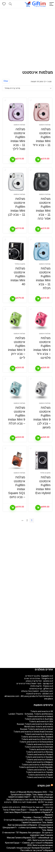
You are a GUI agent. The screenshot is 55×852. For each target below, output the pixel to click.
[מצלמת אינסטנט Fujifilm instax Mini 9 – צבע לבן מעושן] (41, 390)
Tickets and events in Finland (40, 759)
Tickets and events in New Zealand (37, 737)
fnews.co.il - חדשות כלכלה (41, 686)
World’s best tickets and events (38, 726)
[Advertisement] (27, 37)
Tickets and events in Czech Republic (36, 767)
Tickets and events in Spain (40, 775)
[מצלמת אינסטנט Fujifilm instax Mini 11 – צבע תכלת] (41, 251)
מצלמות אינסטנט (44, 125)
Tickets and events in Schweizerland (36, 742)
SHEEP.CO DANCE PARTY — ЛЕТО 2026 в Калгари (30, 797)
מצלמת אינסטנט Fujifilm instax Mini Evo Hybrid (42, 485)
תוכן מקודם (44, 785)
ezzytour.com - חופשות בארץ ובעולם (37, 691)
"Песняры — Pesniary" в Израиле (38, 817)
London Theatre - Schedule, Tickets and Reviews (31, 714)
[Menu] (51, 4)
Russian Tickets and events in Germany (35, 724)
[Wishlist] (4, 4)
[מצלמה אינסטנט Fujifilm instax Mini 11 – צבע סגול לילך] (16, 112)
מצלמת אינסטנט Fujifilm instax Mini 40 (18, 276)
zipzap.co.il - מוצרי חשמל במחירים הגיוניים (34, 683)
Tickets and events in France (40, 777)
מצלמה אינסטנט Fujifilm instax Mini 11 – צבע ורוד (41, 137)
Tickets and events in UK (41, 711)
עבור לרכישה (38, 159)
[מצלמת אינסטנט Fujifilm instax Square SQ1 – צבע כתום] (16, 460)
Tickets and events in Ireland (40, 716)
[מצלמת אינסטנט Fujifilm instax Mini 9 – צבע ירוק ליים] (16, 321)
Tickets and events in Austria (39, 744)
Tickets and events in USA (41, 721)
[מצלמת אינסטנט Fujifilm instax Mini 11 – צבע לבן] (16, 182)
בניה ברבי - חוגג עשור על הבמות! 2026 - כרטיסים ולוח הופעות (27, 807)
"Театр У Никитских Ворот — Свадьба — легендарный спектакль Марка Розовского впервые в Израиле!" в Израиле (28, 812)
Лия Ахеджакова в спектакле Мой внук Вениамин (29, 799)
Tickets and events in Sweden (39, 757)
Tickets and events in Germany (39, 734)
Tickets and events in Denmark (39, 747)
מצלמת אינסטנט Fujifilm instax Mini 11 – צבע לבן (16, 206)
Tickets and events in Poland (40, 754)
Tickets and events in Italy (41, 749)
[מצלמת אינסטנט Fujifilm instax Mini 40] (16, 251)
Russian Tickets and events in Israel (36, 729)
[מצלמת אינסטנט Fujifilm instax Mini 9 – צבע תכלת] (16, 390)
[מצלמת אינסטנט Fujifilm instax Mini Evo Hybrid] (41, 460)
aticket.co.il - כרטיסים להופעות (39, 693)
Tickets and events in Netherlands (37, 765)
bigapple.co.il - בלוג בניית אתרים (39, 676)
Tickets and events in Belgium (39, 762)
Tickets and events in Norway (39, 752)
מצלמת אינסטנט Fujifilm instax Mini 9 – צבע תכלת (16, 415)
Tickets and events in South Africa (37, 739)
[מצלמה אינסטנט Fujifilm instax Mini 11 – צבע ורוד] (41, 112)
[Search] (10, 4)
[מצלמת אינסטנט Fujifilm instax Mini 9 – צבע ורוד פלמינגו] (41, 321)
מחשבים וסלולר (20, 264)
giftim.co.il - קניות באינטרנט (41, 688)
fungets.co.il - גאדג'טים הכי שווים (38, 678)
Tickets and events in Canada (39, 772)
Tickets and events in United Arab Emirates (33, 732)
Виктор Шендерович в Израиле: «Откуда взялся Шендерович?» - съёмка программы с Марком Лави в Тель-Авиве (28, 827)
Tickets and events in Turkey (40, 770)
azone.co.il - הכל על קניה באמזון (39, 681)
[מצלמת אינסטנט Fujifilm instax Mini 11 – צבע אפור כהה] (41, 182)
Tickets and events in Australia (39, 719)
